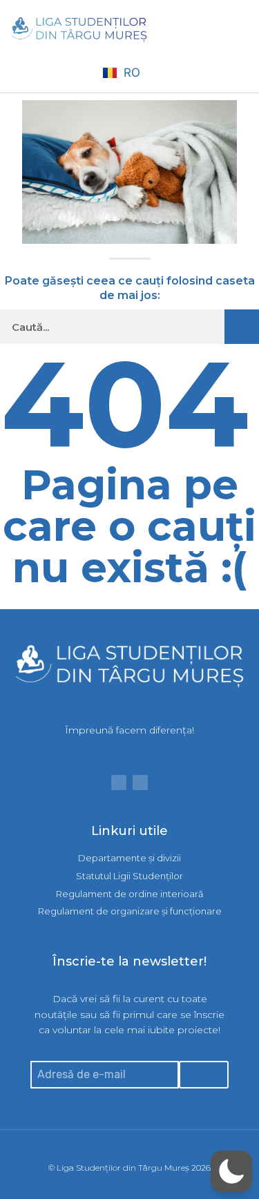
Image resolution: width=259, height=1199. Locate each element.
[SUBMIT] (204, 1074)
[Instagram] (140, 782)
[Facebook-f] (118, 782)
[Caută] (241, 326)
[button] (239, 30)
